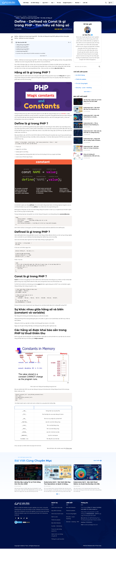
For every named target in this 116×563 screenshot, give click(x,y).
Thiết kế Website (87, 545)
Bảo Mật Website (56, 523)
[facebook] (12, 39)
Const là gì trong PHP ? (22, 51)
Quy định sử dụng (56, 510)
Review (77, 2)
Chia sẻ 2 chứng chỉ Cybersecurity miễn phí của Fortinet (91, 156)
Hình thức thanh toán (57, 513)
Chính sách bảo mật (56, 507)
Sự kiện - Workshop (56, 526)
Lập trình (45, 2)
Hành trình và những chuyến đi (57, 535)
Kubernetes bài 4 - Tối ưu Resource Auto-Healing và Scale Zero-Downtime (91, 124)
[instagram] (18, 518)
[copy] (12, 37)
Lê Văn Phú (87, 35)
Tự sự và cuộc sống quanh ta (56, 530)
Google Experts (67, 2)
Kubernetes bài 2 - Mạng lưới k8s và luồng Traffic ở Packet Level (92, 140)
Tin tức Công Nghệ (81, 83)
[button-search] (106, 2)
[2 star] (57, 29)
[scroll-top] (114, 449)
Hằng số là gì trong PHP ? (23, 44)
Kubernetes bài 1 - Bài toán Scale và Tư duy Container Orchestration (91, 148)
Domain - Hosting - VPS (72, 521)
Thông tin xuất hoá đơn (57, 539)
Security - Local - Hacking (84, 87)
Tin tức (59, 2)
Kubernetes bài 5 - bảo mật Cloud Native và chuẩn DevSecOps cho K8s (91, 117)
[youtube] (27, 518)
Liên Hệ (85, 2)
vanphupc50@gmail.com (91, 524)
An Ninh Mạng (35, 2)
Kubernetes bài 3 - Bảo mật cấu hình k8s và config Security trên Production (92, 132)
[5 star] (61, 29)
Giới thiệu (26, 2)
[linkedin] (21, 518)
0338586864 (89, 522)
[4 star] (60, 29)
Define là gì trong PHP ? (23, 47)
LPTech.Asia (69, 448)
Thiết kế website (81, 79)
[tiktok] (24, 518)
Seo (52, 2)
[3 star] (58, 29)
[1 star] (55, 29)
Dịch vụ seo (54, 516)
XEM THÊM (97, 460)
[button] (39, 2)
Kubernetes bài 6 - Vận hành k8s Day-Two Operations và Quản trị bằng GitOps (92, 109)
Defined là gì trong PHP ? (23, 49)
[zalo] (12, 42)
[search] (99, 66)
